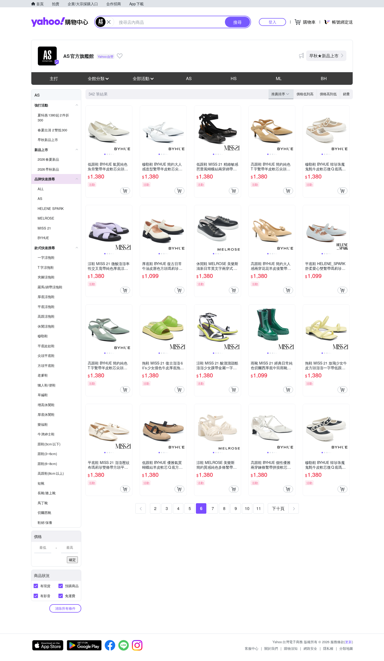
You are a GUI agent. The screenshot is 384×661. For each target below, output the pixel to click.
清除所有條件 (65, 608)
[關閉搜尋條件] (109, 22)
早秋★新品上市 (324, 56)
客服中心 (251, 648)
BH (324, 78)
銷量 (346, 93)
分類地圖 (346, 648)
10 (247, 508)
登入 (272, 22)
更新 (348, 641)
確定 (72, 559)
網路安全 (310, 648)
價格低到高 (304, 93)
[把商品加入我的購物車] (125, 190)
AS (189, 78)
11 (258, 508)
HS (234, 78)
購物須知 (291, 648)
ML (279, 78)
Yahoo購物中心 (59, 22)
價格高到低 (328, 93)
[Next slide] (128, 129)
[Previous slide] (89, 129)
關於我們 (271, 648)
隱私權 (328, 648)
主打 (54, 78)
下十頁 (278, 508)
